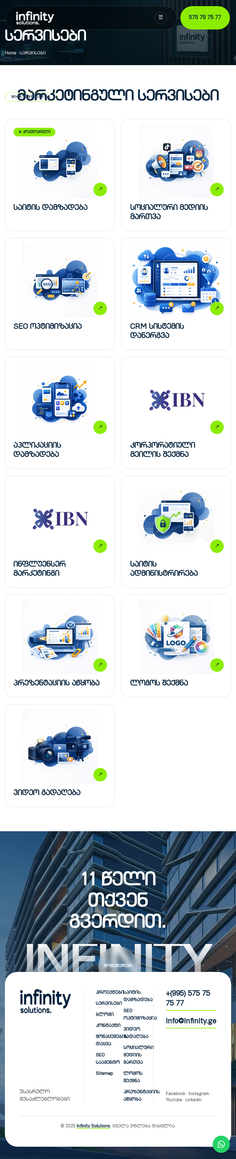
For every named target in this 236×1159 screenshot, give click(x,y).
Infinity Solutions (93, 1126)
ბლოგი (105, 1014)
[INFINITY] (35, 18)
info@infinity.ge (191, 1021)
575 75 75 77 (205, 18)
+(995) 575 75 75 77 (188, 999)
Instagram (199, 1094)
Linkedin (194, 1100)
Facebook (175, 1094)
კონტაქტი (108, 1026)
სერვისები (109, 1003)
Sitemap (104, 1073)
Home (10, 53)
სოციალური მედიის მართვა (139, 1055)
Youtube (174, 1100)
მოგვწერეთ (118, 966)
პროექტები (110, 992)
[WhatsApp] (221, 1144)
